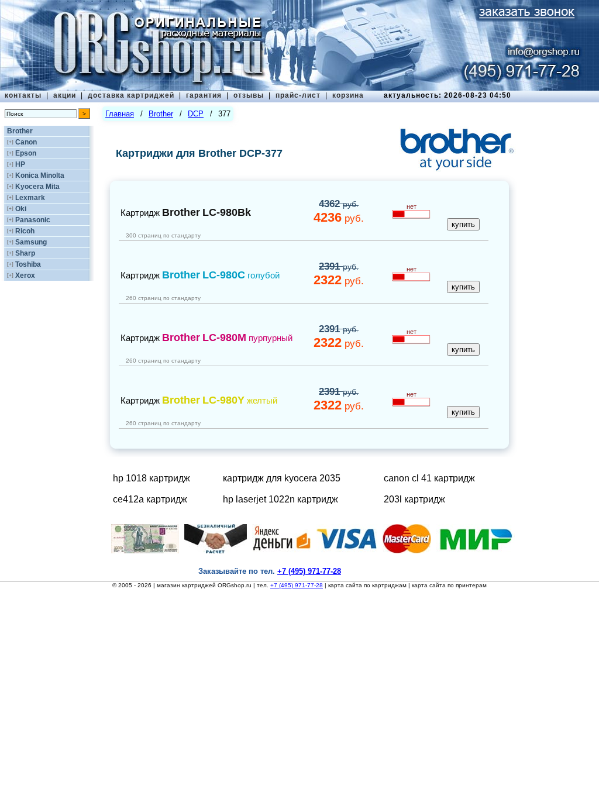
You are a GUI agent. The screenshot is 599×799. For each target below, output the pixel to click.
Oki (20, 209)
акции (64, 95)
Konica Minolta (39, 175)
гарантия (204, 95)
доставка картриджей (131, 95)
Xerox (25, 275)
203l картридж (414, 499)
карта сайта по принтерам (449, 585)
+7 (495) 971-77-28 (296, 585)
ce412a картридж (150, 499)
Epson (25, 153)
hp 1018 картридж (151, 478)
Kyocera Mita (37, 186)
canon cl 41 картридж (429, 478)
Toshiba (28, 264)
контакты (23, 95)
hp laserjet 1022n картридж (280, 499)
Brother (20, 131)
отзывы (248, 95)
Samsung (31, 242)
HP (20, 164)
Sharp (25, 253)
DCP (196, 113)
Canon (26, 142)
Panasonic (32, 220)
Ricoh (25, 231)
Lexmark (30, 198)
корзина (348, 95)
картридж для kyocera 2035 (281, 478)
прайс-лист (298, 95)
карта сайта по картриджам (367, 585)
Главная (119, 113)
